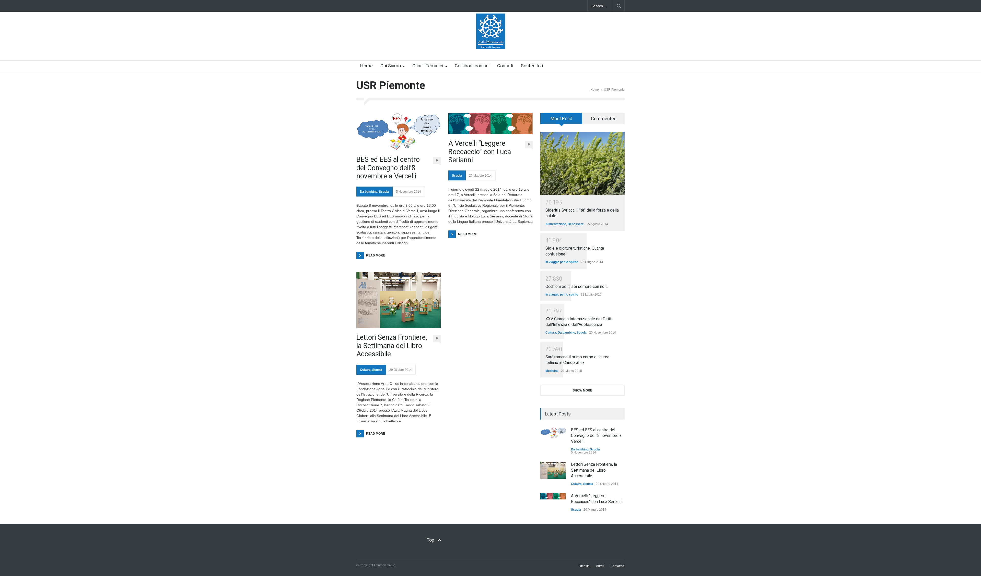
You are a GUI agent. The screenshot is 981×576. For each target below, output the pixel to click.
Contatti (505, 65)
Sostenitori (532, 65)
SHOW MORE (582, 390)
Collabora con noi (472, 65)
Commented (603, 118)
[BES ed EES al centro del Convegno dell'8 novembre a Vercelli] (553, 432)
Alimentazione (555, 224)
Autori (600, 566)
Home (366, 65)
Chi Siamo (390, 65)
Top (430, 540)
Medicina (551, 371)
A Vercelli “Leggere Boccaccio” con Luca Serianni (479, 151)
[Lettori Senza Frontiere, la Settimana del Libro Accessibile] (398, 300)
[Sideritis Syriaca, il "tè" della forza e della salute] (582, 163)
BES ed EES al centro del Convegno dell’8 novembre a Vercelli (388, 167)
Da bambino (368, 191)
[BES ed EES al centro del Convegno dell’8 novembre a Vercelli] (398, 131)
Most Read (561, 118)
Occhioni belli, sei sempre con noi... (576, 286)
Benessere (576, 224)
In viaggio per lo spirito (561, 262)
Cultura (365, 370)
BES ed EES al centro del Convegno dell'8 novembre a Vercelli (596, 435)
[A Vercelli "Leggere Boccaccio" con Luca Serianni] (553, 496)
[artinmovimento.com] (490, 40)
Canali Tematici (427, 65)
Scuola (384, 191)
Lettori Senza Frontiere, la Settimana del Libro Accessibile (391, 345)
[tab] (561, 120)
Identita (584, 566)
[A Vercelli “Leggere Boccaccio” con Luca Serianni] (490, 123)
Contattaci (618, 566)
